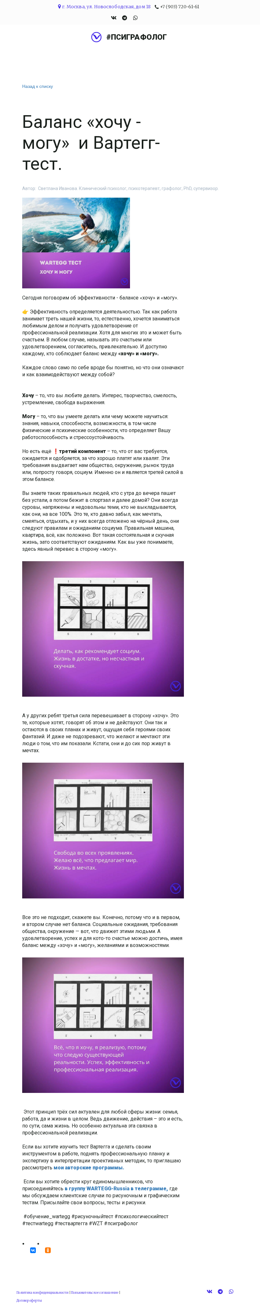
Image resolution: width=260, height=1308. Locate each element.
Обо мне (76, 57)
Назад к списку (37, 86)
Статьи (190, 57)
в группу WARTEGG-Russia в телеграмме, (116, 1189)
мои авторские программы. (90, 1168)
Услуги (111, 57)
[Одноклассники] (48, 1250)
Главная (40, 57)
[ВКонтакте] (33, 1250)
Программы (151, 57)
